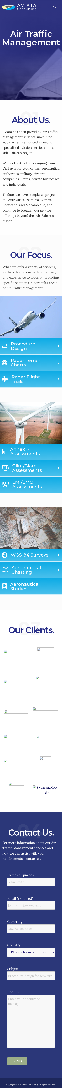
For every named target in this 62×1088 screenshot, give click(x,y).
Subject (13, 968)
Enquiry (13, 992)
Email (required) (20, 898)
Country (14, 945)
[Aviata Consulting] (19, 7)
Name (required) (20, 875)
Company (15, 922)
